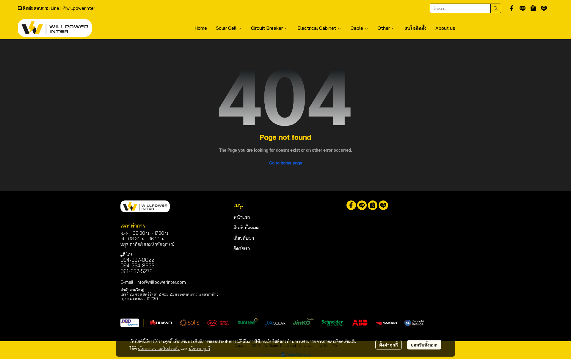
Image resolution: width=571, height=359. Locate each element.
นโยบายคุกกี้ (199, 348)
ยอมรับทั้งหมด (424, 344)
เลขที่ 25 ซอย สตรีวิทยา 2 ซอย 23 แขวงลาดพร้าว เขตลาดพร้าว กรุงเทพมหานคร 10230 (169, 296)
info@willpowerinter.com (161, 282)
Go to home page (285, 163)
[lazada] (544, 8)
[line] (522, 8)
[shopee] (533, 8)
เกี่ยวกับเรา (243, 238)
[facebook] (512, 8)
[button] (465, 8)
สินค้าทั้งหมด (246, 228)
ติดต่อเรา (241, 248)
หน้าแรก (241, 217)
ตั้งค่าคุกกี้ (388, 344)
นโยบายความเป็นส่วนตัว (159, 348)
